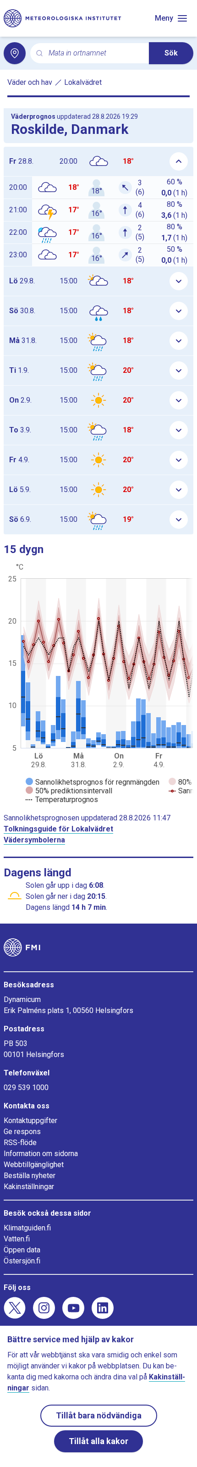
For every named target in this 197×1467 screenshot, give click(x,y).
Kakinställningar (29, 1186)
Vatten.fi (17, 1238)
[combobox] (95, 53)
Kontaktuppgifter (30, 1120)
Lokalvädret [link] (83, 82)
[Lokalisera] (15, 53)
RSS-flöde (20, 1142)
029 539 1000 (26, 1087)
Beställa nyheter (29, 1175)
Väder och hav (29, 82)
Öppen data (22, 1250)
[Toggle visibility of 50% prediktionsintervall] (69, 790)
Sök (171, 53)
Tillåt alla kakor (98, 1441)
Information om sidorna (41, 1153)
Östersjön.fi (22, 1261)
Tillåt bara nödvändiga (99, 1415)
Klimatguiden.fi (27, 1227)
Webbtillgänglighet (34, 1164)
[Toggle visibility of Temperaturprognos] (62, 799)
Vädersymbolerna (34, 840)
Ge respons (22, 1131)
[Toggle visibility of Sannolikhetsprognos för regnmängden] (92, 782)
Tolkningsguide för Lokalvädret (58, 829)
